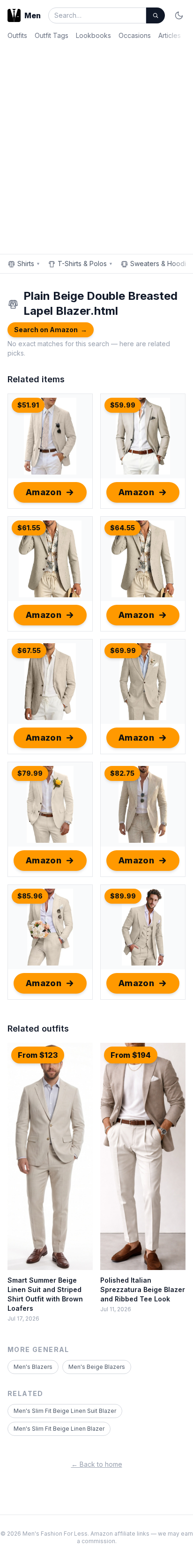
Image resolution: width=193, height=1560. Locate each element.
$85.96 (30, 896)
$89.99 (123, 896)
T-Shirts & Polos (85, 263)
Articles (169, 35)
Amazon (44, 492)
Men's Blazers (33, 1366)
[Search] (155, 15)
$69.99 (123, 650)
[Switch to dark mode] (179, 15)
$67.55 (29, 650)
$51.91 (28, 405)
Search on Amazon (50, 330)
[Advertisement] (96, 145)
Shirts (28, 263)
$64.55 (122, 528)
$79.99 (30, 773)
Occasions (135, 35)
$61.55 (28, 528)
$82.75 (122, 773)
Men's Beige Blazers (96, 1366)
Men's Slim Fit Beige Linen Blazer (59, 1428)
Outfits (17, 35)
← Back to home (96, 1464)
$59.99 (122, 405)
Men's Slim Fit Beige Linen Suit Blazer (65, 1410)
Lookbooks (93, 35)
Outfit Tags (51, 35)
